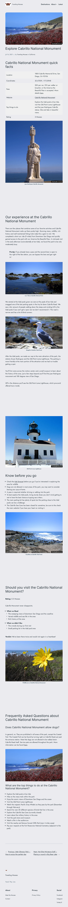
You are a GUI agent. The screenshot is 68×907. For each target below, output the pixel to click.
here (41, 93)
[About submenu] (56, 4)
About (53, 4)
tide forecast (19, 481)
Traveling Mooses (17, 4)
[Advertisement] (34, 200)
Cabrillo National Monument (45, 97)
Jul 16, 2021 (9, 54)
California (32, 54)
